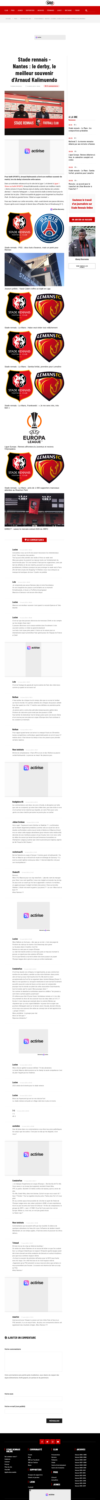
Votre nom (9, 1394)
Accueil (8, 18)
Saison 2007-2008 (80, 1462)
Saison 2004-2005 (81, 1454)
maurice (15, 1317)
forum (77, 10)
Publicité (7, 1459)
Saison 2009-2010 (80, 1467)
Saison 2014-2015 (80, 1480)
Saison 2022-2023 (25, 18)
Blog (29, 1457)
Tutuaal (15, 1242)
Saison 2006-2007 (80, 1460)
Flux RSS (7, 1469)
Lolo (14, 582)
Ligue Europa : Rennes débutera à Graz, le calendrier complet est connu (82, 157)
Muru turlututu (18, 749)
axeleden (16, 1126)
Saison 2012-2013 (80, 1475)
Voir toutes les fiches (82, 266)
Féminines (50, 10)
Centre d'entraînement (58, 1465)
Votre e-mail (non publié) (15, 1406)
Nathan (15, 697)
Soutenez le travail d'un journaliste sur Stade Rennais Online (82, 203)
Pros (13, 10)
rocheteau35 (17, 852)
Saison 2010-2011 (80, 1470)
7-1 (13, 1110)
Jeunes (20, 10)
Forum (30, 1454)
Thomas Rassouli (16, 86)
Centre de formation (57, 1467)
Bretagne (68, 10)
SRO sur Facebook (33, 1460)
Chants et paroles (33, 1477)
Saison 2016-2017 (80, 1486)
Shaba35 (16, 872)
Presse (7, 1464)
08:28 (70, 138)
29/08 (71, 151)
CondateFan (17, 968)
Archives (41, 10)
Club (6, 10)
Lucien (15, 549)
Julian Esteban (18, 822)
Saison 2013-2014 (80, 1478)
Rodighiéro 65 (17, 801)
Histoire (54, 1457)
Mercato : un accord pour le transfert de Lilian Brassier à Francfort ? (80, 186)
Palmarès (54, 1460)
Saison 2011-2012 (80, 1473)
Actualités (54, 1480)
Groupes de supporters (35, 1474)
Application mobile (10, 1472)
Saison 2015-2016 (80, 1483)
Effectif (54, 1477)
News (29, 1465)
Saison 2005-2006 (80, 1457)
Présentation (55, 1454)
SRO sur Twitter (33, 1462)
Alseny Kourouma (82, 259)
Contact (7, 1461)
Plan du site (8, 1467)
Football (30, 1487)
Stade (53, 1462)
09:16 (70, 125)
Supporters (30, 10)
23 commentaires (52, 86)
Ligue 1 (59, 10)
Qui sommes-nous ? (11, 1456)
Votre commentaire (13, 1349)
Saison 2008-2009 (80, 1465)
